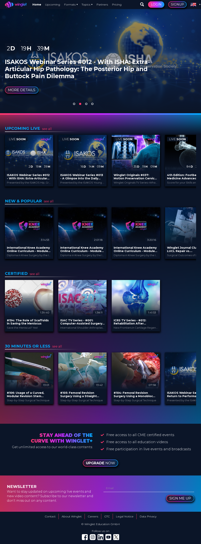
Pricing (117, 4)
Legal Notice (124, 516)
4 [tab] (92, 104)
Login (156, 4)
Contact (50, 516)
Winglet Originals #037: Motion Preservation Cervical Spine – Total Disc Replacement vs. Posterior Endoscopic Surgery (135, 176)
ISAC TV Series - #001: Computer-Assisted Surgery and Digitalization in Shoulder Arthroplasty (81, 322)
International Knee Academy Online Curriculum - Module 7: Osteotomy (135, 249)
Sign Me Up (180, 498)
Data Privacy (148, 516)
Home (36, 4)
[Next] (191, 160)
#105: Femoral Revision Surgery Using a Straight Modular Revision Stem (78, 394)
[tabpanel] (100, 56)
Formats (70, 4)
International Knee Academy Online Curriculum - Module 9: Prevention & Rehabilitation (81, 249)
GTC (107, 516)
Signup (177, 4)
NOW (100, 463)
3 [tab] (86, 104)
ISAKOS (31, 57)
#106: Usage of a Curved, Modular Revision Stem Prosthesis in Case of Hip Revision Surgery (25, 394)
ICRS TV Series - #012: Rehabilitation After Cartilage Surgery (130, 322)
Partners (102, 4)
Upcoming (52, 4)
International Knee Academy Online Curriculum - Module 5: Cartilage (28, 249)
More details (21, 90)
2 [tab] (80, 104)
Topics (86, 4)
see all (47, 129)
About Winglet (72, 516)
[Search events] (142, 4)
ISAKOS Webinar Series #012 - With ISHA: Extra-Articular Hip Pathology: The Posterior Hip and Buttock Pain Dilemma (28, 176)
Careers (93, 516)
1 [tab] (74, 104)
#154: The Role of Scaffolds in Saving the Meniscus (28, 322)
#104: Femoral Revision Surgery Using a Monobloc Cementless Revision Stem (134, 394)
